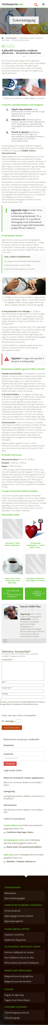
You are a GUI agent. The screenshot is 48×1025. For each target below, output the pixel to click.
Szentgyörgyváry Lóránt (14, 840)
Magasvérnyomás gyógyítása (18, 976)
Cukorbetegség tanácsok (16, 1012)
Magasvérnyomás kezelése (17, 981)
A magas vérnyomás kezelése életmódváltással (23, 261)
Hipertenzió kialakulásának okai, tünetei (20, 269)
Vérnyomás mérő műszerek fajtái (18, 265)
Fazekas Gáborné (11, 825)
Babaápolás (10, 893)
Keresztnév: (9, 745)
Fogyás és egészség (14, 994)
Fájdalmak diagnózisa (15, 939)
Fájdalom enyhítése (14, 934)
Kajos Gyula (9, 854)
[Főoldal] (2, 38)
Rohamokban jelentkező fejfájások (21, 962)
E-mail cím (7, 688)
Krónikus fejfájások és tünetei (19, 952)
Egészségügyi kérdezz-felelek (18, 915)
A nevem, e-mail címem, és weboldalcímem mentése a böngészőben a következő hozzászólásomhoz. (22, 703)
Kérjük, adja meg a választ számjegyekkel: (19, 715)
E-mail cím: (9, 754)
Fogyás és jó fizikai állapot (17, 1000)
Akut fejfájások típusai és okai (19, 957)
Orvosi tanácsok (12, 910)
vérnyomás (9, 46)
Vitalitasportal (12, 4)
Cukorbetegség (11, 1017)
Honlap (5, 694)
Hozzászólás (7, 659)
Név (4, 682)
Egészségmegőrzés (13, 921)
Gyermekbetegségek (14, 898)
